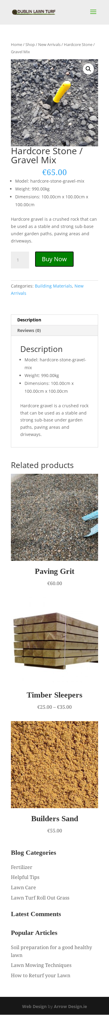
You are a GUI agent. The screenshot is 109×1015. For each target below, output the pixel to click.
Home (16, 44)
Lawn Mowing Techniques (41, 965)
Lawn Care (23, 887)
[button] (88, 68)
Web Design (34, 1006)
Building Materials (53, 286)
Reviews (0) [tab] (29, 330)
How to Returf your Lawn (40, 975)
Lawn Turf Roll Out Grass (40, 897)
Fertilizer (21, 867)
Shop (30, 44)
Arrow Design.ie (70, 1006)
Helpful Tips (25, 877)
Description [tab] (29, 320)
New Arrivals (49, 44)
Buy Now (54, 259)
